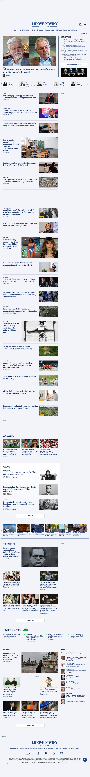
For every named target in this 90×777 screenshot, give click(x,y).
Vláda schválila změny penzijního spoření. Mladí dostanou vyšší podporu (75, 58)
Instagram (61, 754)
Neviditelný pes (12, 630)
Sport (53, 30)
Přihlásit (80, 25)
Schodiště (5, 306)
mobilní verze (7, 764)
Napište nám (14, 748)
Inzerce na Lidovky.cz (31, 748)
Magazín (59, 30)
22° (84, 33)
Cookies (58, 748)
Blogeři (72, 653)
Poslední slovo (7, 470)
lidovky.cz (45, 743)
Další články (30, 516)
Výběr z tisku (6, 108)
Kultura (47, 30)
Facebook (46, 754)
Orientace (40, 30)
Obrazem (5, 237)
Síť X (54, 754)
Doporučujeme (7, 208)
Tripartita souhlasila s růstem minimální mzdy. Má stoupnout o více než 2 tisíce (75, 46)
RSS (38, 754)
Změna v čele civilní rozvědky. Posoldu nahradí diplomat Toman (75, 55)
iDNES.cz (74, 30)
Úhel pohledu (7, 138)
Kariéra (77, 748)
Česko (14, 30)
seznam (64, 748)
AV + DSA (71, 748)
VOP (45, 748)
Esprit (6, 649)
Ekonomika (25, 30)
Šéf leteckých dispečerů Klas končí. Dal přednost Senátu (75, 51)
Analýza (5, 277)
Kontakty (21, 748)
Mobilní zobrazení (29, 754)
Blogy (64, 649)
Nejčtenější (64, 653)
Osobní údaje (51, 748)
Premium (66, 30)
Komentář (5, 177)
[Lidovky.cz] (45, 24)
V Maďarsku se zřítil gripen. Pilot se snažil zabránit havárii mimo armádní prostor (75, 41)
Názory (33, 30)
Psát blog (78, 653)
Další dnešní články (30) (74, 64)
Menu (85, 25)
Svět (19, 30)
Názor (4, 67)
